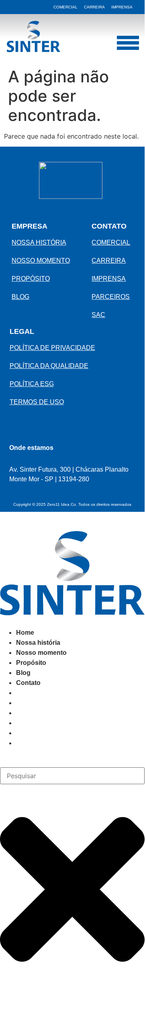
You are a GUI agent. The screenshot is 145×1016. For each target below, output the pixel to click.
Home (25, 632)
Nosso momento (41, 652)
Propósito (31, 662)
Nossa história (38, 642)
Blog (23, 672)
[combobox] (72, 775)
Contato (28, 682)
